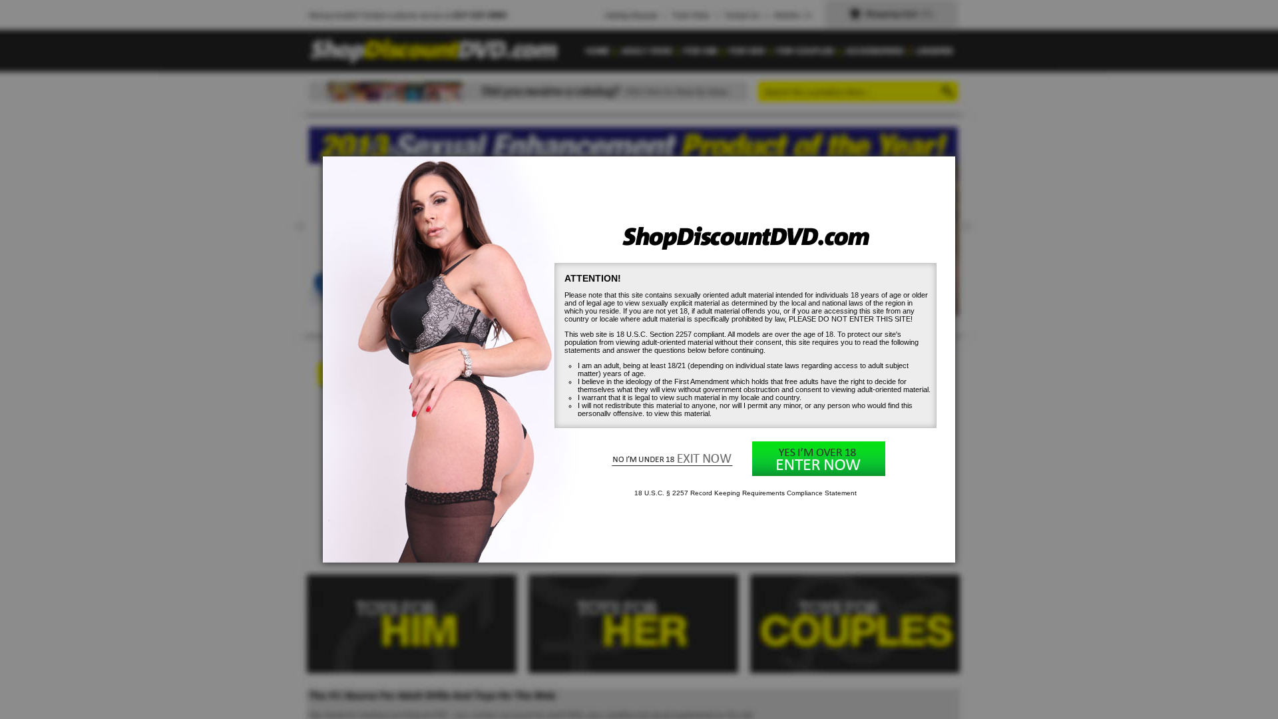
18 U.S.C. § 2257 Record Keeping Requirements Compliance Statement (745, 493)
